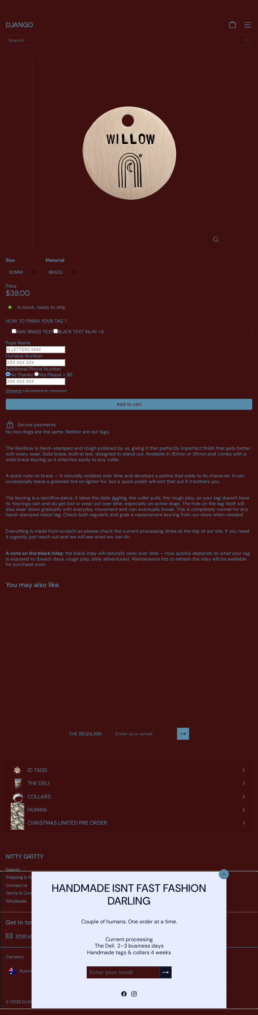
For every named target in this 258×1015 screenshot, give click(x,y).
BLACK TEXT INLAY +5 (81, 332)
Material (55, 260)
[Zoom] (216, 239)
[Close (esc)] (224, 874)
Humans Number (24, 356)
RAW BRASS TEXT (34, 332)
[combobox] (129, 40)
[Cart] (232, 25)
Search (12, 869)
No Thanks (22, 375)
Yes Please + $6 (56, 375)
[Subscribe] (166, 972)
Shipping (14, 390)
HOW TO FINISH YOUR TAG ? (36, 321)
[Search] (247, 40)
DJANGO (19, 25)
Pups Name (18, 343)
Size (10, 260)
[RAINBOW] (47, 648)
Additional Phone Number (33, 369)
